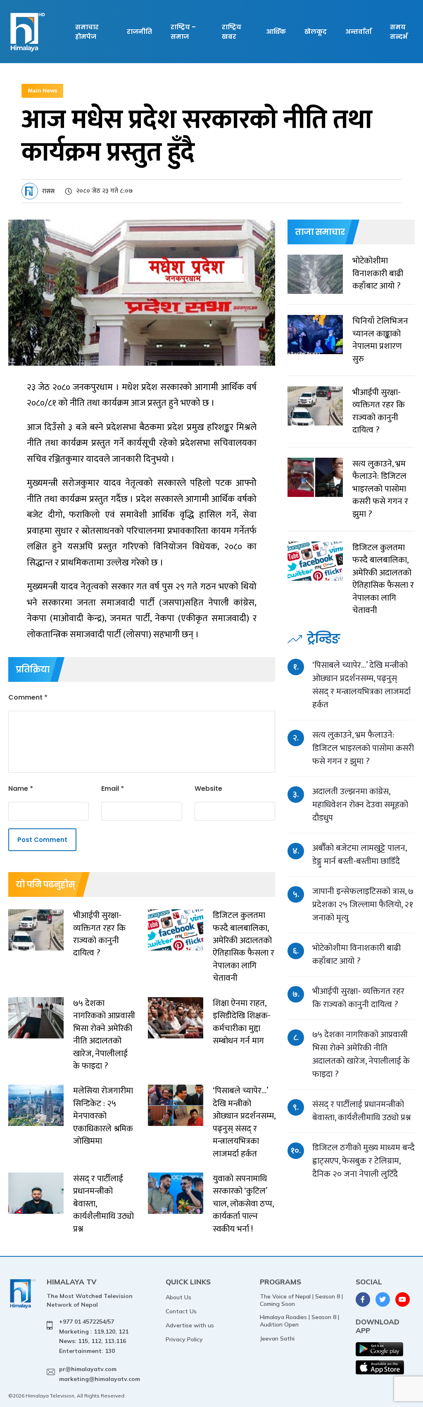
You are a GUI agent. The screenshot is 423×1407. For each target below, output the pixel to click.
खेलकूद (315, 31)
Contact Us (181, 1311)
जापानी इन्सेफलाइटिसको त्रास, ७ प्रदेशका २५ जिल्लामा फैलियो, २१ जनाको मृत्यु (362, 904)
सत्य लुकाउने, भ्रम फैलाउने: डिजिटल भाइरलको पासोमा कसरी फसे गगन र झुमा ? (363, 748)
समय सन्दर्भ (398, 32)
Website (208, 788)
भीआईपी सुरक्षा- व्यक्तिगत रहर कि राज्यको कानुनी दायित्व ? (358, 998)
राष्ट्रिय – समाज (183, 32)
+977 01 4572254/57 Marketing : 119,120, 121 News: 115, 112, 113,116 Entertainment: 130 (93, 1336)
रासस (48, 191)
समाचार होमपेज (87, 32)
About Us (178, 1297)
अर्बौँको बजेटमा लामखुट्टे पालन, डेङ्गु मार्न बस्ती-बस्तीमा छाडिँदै (359, 854)
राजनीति (139, 31)
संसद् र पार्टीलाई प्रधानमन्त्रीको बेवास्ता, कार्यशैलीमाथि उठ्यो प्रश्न (361, 1111)
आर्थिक (276, 31)
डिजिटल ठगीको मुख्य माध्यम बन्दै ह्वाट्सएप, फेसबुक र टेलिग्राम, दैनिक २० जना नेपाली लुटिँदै (363, 1160)
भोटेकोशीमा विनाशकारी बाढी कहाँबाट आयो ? (356, 954)
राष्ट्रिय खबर (231, 32)
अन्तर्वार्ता (358, 31)
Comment (28, 697)
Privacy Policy (184, 1339)
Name (20, 788)
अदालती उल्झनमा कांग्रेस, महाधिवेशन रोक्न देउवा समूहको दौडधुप (360, 804)
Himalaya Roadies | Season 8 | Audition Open (299, 1320)
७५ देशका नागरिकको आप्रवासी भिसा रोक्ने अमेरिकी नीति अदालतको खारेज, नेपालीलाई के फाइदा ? (361, 1054)
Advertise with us (190, 1325)
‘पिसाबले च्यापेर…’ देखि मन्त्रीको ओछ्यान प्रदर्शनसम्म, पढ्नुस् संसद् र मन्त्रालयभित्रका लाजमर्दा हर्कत (361, 685)
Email (112, 788)
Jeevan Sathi (277, 1338)
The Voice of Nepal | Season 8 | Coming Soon (301, 1300)
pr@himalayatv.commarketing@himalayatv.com (99, 1374)
